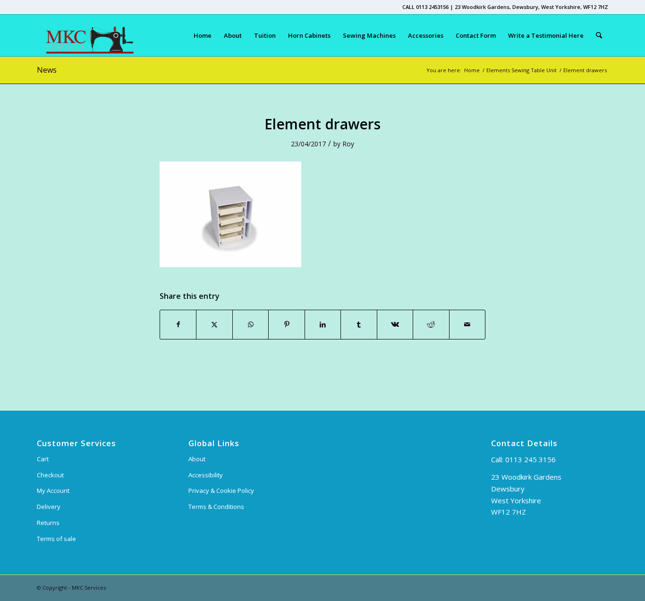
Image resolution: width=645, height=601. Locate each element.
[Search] (599, 35)
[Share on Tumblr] (358, 324)
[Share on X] (214, 324)
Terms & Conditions (216, 506)
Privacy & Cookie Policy (221, 490)
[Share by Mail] (467, 324)
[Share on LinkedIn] (322, 324)
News (47, 70)
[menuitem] (202, 35)
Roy (348, 143)
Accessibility (205, 475)
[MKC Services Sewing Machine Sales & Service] (85, 35)
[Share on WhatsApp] (250, 324)
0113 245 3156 (530, 459)
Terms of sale (56, 538)
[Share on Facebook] (178, 324)
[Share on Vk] (395, 324)
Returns (48, 522)
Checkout (50, 475)
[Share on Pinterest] (286, 324)
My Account (53, 490)
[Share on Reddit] (431, 324)
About (196, 459)
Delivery (48, 506)
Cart (43, 459)
